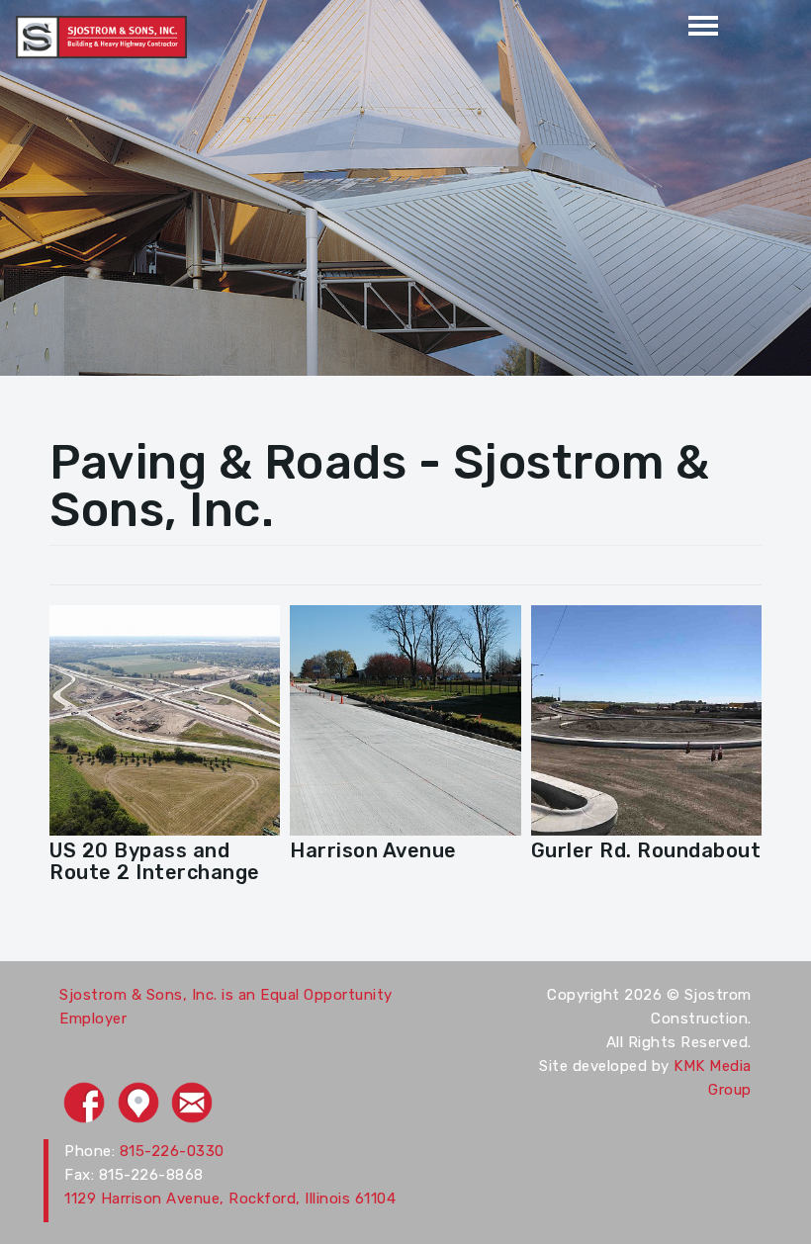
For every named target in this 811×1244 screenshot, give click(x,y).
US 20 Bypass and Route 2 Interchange (154, 861)
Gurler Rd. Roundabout (646, 850)
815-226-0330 (172, 1151)
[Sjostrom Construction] (101, 35)
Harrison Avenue (373, 850)
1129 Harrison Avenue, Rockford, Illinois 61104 (230, 1198)
